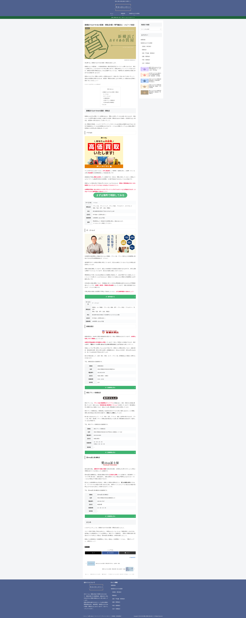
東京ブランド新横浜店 (109, 100)
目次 (108, 89)
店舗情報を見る (111, 387)
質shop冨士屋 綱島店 (109, 102)
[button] (127, 552)
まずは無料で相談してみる (110, 195)
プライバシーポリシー (105, 616)
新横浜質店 (107, 98)
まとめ (104, 104)
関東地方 (87, 546)
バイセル (106, 94)
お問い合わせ (90, 616)
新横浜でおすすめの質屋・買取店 (111, 92)
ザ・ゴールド (107, 96)
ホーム (85, 616)
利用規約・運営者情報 (116, 616)
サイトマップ (97, 616)
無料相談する (111, 296)
